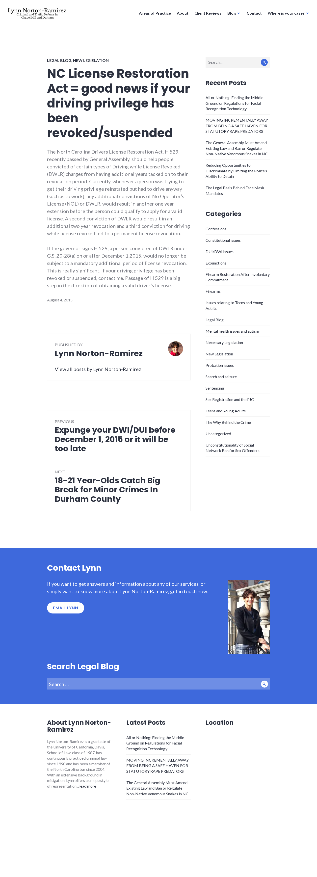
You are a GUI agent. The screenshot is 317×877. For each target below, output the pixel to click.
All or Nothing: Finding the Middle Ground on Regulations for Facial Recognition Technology (234, 103)
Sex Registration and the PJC (230, 399)
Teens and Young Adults (226, 410)
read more (87, 786)
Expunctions (216, 263)
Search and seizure (221, 376)
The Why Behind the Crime (228, 422)
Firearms (213, 291)
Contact (254, 13)
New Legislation (91, 60)
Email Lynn (65, 607)
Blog (231, 13)
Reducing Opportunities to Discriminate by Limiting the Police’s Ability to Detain (236, 171)
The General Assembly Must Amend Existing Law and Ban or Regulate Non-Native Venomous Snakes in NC (237, 148)
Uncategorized (218, 433)
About (182, 13)
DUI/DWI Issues (220, 251)
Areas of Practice (155, 13)
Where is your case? (286, 13)
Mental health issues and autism (232, 331)
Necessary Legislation (224, 342)
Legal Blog (59, 60)
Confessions (216, 228)
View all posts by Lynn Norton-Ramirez (98, 369)
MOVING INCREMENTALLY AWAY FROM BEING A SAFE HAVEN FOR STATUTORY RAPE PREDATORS (237, 125)
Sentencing (215, 388)
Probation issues (220, 365)
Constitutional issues (223, 240)
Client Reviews (207, 13)
